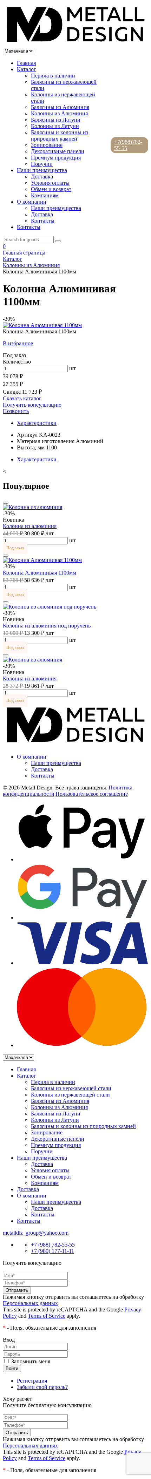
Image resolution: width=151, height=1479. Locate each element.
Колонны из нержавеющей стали (70, 1095)
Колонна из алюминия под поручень (47, 626)
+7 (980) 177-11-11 (52, 1251)
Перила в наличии (53, 76)
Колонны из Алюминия (59, 113)
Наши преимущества (42, 170)
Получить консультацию (32, 405)
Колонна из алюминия (30, 526)
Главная (26, 63)
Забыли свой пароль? (42, 1387)
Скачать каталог (22, 398)
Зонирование (47, 145)
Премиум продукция (56, 158)
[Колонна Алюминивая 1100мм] (42, 560)
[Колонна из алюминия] (32, 507)
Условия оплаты (50, 183)
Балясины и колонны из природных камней (59, 135)
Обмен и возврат (51, 189)
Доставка (42, 176)
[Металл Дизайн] (75, 44)
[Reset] (58, 241)
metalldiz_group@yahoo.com (35, 1233)
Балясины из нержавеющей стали (71, 1088)
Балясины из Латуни (55, 120)
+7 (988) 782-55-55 (53, 1245)
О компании (31, 202)
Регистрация (32, 1381)
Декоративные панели (57, 151)
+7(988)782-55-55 (128, 145)
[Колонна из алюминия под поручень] (49, 607)
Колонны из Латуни (55, 126)
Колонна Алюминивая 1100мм (39, 573)
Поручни (42, 164)
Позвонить (16, 411)
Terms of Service (46, 1316)
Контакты (42, 221)
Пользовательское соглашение (91, 794)
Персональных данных (30, 1303)
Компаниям (45, 195)
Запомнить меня (30, 1361)
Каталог (26, 69)
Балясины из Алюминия (60, 107)
